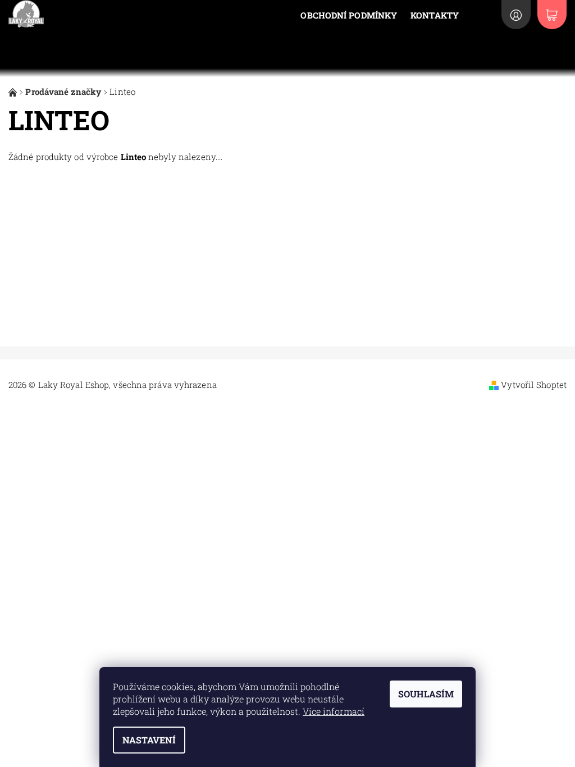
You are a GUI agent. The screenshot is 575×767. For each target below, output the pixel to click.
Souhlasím (426, 694)
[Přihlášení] (516, 14)
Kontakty (434, 15)
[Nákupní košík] (552, 14)
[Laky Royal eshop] (13, 91)
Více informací (333, 711)
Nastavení (149, 740)
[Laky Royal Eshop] (78, 14)
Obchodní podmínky (348, 15)
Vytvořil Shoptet (534, 384)
